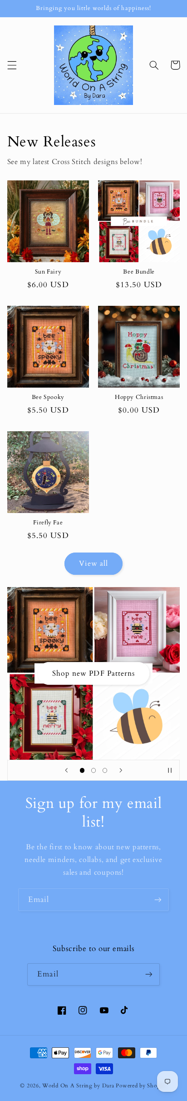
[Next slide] (121, 770)
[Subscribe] (158, 899)
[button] (11, 65)
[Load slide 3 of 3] (105, 770)
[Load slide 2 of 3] (93, 770)
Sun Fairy (48, 272)
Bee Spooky (48, 397)
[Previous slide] (66, 770)
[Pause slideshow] (170, 770)
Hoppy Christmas (139, 397)
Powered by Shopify (141, 1085)
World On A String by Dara (78, 1085)
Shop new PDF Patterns (93, 673)
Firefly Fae (48, 523)
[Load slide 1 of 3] (82, 770)
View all (93, 563)
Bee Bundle (138, 272)
